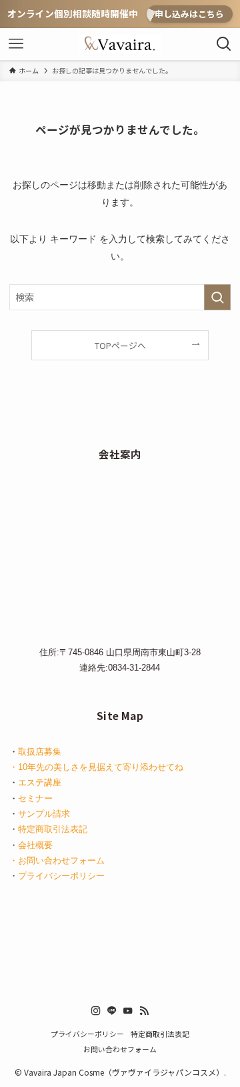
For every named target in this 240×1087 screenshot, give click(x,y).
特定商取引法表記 (52, 829)
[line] (112, 1011)
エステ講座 (39, 782)
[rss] (144, 1011)
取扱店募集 (39, 752)
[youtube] (128, 1011)
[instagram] (96, 1011)
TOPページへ (120, 345)
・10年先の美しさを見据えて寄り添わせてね (96, 767)
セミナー (35, 798)
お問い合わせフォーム (120, 1049)
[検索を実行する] (217, 297)
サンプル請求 (44, 814)
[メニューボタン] (16, 44)
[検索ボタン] (224, 44)
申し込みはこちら (189, 13)
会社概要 (35, 845)
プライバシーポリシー (61, 876)
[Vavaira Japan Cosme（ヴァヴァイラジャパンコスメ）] (120, 44)
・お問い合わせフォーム (57, 860)
